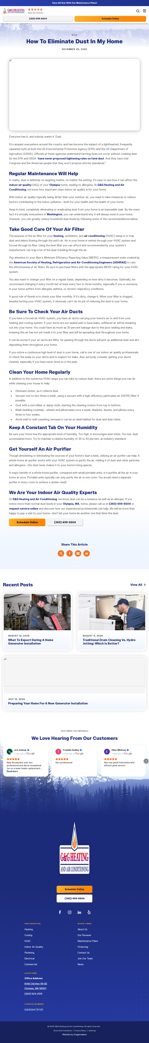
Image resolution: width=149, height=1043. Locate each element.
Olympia (54, 185)
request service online (23, 508)
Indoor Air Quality (33, 946)
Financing (83, 946)
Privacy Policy (80, 1030)
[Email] (78, 553)
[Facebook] (69, 553)
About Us (82, 929)
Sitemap (92, 1030)
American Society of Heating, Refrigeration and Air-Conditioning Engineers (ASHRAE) (70, 262)
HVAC (27, 941)
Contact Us (83, 952)
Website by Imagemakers (74, 1034)
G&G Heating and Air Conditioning (35, 499)
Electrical (29, 958)
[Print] (86, 553)
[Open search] (138, 11)
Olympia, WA (71, 503)
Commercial (30, 964)
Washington (54, 214)
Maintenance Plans (88, 941)
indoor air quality (20, 185)
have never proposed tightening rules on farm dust (71, 158)
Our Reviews (84, 935)
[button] (3, 761)
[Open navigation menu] (144, 11)
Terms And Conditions (62, 1030)
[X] (61, 553)
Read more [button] (12, 771)
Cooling (28, 935)
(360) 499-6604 (120, 503)
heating (58, 236)
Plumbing (29, 952)
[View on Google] (10, 752)
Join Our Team (85, 958)
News (81, 964)
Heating (28, 929)
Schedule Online (27, 522)
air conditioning (94, 236)
